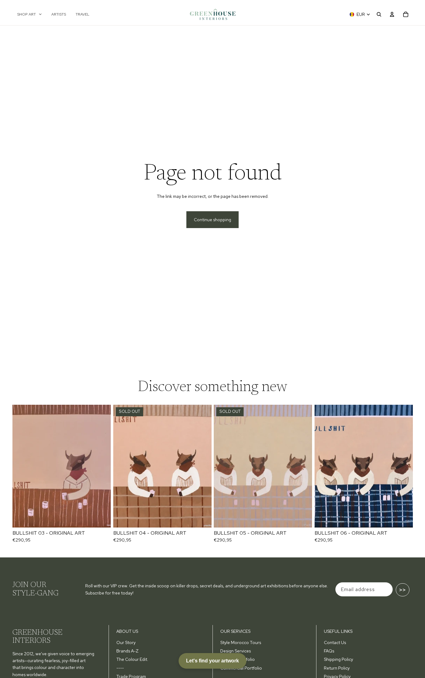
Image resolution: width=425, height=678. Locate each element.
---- (120, 668)
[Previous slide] (21, 466)
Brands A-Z (127, 651)
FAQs (329, 651)
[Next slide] (101, 466)
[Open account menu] (392, 14)
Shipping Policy (338, 659)
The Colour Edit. (132, 659)
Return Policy (337, 668)
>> (402, 589)
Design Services (235, 651)
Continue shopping (212, 219)
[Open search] (379, 14)
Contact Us (335, 642)
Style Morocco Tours (240, 642)
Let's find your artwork (212, 660)
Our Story (126, 642)
